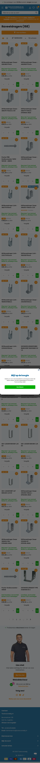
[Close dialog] (38, 369)
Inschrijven (20, 387)
